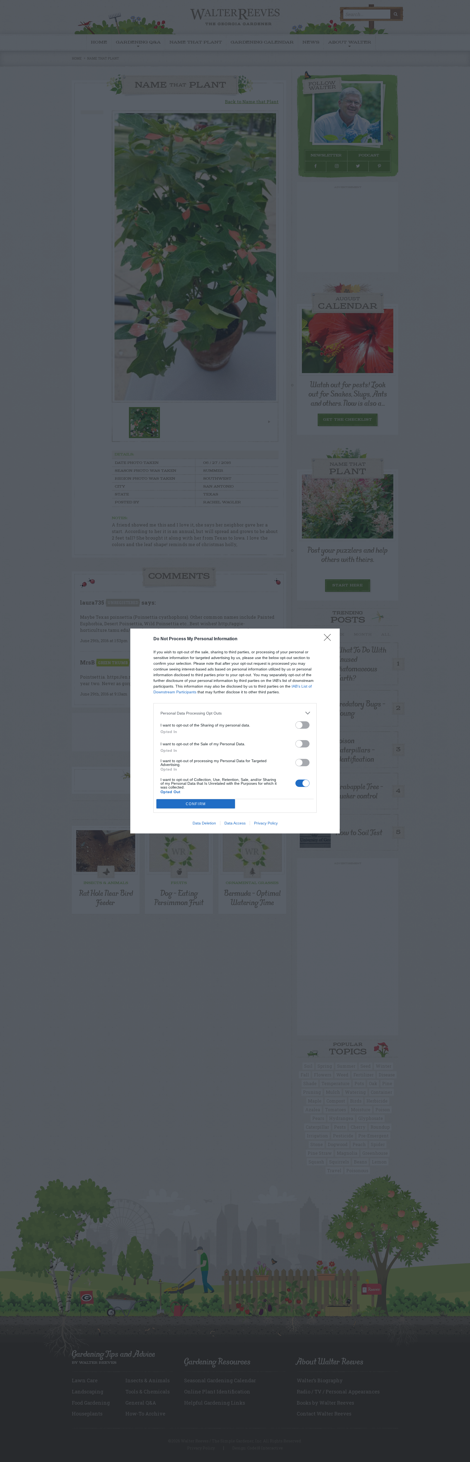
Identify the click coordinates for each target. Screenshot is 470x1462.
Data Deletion (204, 823)
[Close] (329, 639)
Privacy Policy (266, 823)
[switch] (302, 725)
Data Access (235, 823)
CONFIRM (196, 804)
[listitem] (235, 713)
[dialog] (235, 731)
